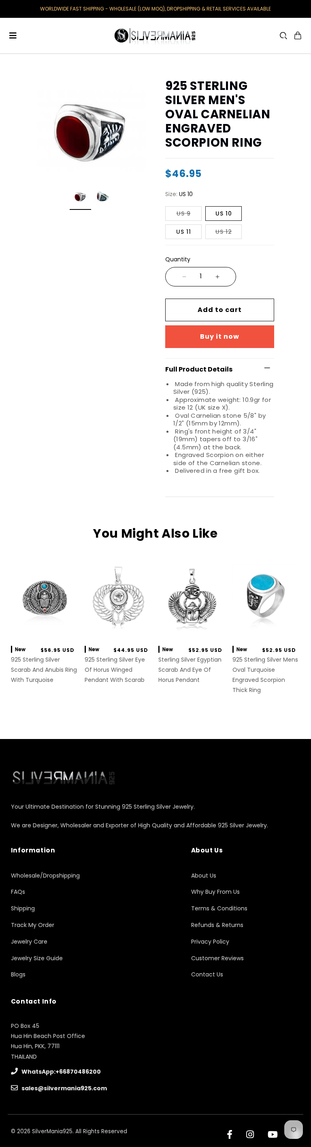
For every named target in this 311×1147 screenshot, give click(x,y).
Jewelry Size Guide (37, 958)
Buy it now (219, 336)
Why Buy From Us (215, 892)
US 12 (223, 232)
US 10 (223, 213)
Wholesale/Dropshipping (45, 875)
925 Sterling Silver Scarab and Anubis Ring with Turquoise (44, 670)
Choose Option (44, 630)
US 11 (183, 232)
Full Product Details (198, 369)
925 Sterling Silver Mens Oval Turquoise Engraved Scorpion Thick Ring (265, 675)
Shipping (23, 908)
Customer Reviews (217, 958)
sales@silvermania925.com (63, 1088)
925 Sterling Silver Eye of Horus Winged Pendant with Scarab (115, 670)
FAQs (18, 892)
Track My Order (32, 925)
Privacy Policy (210, 942)
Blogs (18, 974)
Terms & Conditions (219, 908)
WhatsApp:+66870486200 (60, 1072)
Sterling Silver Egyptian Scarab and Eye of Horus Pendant (190, 670)
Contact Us (207, 974)
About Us (203, 875)
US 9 (184, 213)
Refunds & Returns (217, 925)
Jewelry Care (29, 942)
